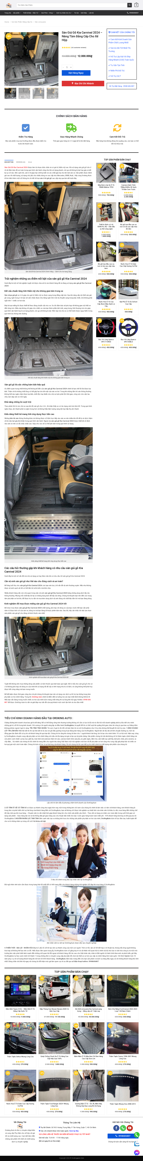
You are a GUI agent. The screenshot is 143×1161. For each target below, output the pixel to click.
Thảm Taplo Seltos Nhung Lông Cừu (20, 1057)
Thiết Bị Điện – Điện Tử (30, 13)
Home (6, 22)
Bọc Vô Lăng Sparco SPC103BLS (128, 341)
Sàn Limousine (40, 22)
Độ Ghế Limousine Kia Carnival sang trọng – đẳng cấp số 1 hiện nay (88, 1010)
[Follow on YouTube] (130, 1128)
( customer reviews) (78, 47)
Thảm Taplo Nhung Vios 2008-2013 (123, 1104)
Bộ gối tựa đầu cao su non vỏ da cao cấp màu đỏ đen (128, 227)
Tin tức (76, 13)
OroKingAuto (69, 725)
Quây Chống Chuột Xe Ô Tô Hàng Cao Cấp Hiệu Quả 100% (54, 1057)
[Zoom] (7, 83)
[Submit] (129, 5)
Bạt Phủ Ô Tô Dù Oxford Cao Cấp (128, 303)
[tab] (8, 162)
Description (8, 162)
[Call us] (123, 1128)
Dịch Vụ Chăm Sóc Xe (63, 13)
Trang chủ (7, 13)
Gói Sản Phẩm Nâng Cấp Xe (22, 22)
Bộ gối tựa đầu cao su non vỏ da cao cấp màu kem (106, 266)
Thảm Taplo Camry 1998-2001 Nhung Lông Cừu (122, 1057)
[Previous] (8, 59)
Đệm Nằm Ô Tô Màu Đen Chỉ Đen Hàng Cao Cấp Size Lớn (88, 1057)
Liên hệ (91, 13)
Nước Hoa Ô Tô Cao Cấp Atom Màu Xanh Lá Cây (106, 304)
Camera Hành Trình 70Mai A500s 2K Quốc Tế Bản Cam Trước (128, 187)
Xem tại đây (74, 1131)
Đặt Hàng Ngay (76, 73)
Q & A (30, 162)
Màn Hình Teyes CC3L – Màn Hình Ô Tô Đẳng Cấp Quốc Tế (20, 1010)
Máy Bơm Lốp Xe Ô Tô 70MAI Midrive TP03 (106, 186)
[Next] (55, 59)
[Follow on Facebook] (116, 1128)
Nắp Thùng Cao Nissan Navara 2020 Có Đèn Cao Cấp (54, 1010)
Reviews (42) (20, 162)
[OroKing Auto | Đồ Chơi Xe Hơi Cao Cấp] (8, 5)
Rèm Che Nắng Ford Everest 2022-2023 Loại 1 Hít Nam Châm (122, 1010)
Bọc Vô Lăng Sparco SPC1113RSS (106, 341)
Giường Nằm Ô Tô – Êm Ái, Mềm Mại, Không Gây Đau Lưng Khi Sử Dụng (88, 1105)
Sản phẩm (16, 13)
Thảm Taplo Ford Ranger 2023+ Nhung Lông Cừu (54, 1105)
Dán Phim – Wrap (47, 13)
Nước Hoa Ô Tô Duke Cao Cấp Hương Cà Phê (128, 265)
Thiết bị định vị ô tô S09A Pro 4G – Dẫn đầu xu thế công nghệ (106, 227)
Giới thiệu (84, 13)
